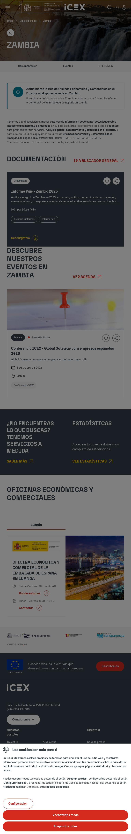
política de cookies (57, 786)
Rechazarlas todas (65, 815)
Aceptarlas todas (65, 826)
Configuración (17, 803)
